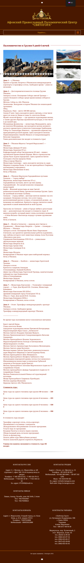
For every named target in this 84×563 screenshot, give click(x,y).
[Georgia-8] (68, 66)
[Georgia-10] (68, 81)
